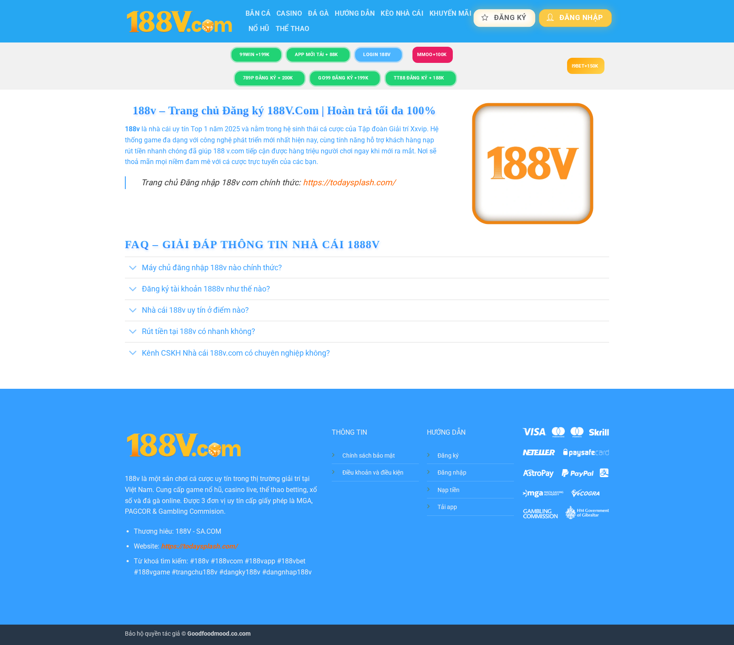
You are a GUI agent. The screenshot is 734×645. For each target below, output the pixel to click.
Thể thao (293, 29)
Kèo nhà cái (402, 13)
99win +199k (254, 54)
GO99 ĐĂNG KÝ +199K (343, 78)
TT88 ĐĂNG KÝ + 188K (419, 78)
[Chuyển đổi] (133, 268)
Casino (289, 13)
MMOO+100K (432, 54)
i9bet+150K (585, 66)
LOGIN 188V (376, 54)
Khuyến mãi (450, 13)
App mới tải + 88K (316, 54)
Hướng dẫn (355, 13)
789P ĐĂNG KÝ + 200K (268, 78)
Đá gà (318, 13)
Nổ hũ (259, 29)
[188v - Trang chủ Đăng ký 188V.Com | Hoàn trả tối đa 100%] (179, 21)
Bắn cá (258, 13)
